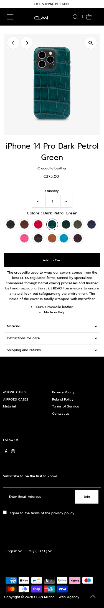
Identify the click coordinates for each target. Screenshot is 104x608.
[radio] (10, 224)
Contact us (60, 413)
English (12, 551)
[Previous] (13, 43)
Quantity (52, 190)
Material (13, 326)
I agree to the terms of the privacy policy (40, 513)
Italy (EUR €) (38, 551)
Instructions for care (23, 338)
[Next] (27, 43)
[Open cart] (89, 17)
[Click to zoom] (91, 43)
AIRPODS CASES (15, 399)
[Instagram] (13, 452)
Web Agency (69, 596)
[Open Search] (75, 17)
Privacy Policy (63, 392)
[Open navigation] (10, 17)
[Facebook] (6, 452)
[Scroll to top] (92, 596)
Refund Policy (62, 399)
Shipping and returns (24, 349)
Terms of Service (65, 406)
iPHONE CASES (14, 392)
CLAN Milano (44, 596)
